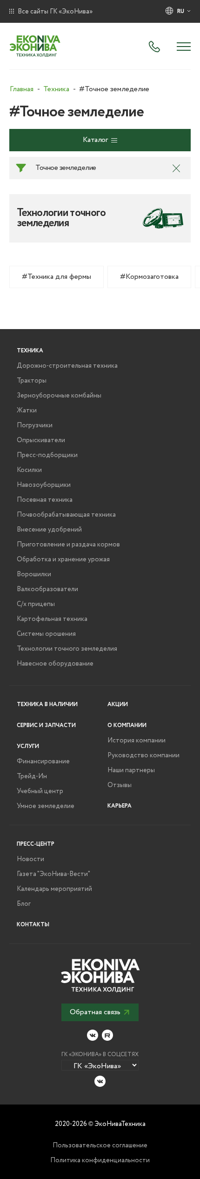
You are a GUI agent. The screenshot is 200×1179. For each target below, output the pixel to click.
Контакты (33, 925)
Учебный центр (40, 791)
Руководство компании (143, 755)
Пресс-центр (35, 844)
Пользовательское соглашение (100, 1145)
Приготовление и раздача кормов (68, 544)
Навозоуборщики (44, 485)
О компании (127, 725)
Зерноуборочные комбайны (59, 395)
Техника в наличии (47, 704)
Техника (30, 351)
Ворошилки (34, 574)
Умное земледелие (45, 806)
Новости (30, 859)
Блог (24, 904)
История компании (136, 740)
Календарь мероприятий (54, 889)
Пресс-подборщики (47, 455)
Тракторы (32, 380)
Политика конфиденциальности (100, 1160)
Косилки (29, 470)
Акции (117, 704)
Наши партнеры (131, 770)
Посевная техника (45, 500)
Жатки (27, 410)
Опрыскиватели (41, 440)
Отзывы (119, 785)
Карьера (119, 806)
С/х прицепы (36, 604)
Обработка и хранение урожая (63, 559)
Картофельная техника (52, 619)
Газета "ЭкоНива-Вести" (53, 874)
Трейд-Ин (32, 776)
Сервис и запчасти (46, 725)
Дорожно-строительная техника (67, 366)
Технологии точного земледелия (67, 649)
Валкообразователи (47, 589)
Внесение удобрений (49, 529)
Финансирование (43, 761)
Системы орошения (46, 634)
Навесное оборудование (55, 663)
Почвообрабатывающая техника (66, 514)
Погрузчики (35, 425)
